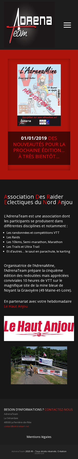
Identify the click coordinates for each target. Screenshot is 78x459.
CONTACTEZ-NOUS (59, 409)
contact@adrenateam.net (16, 426)
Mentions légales (39, 437)
